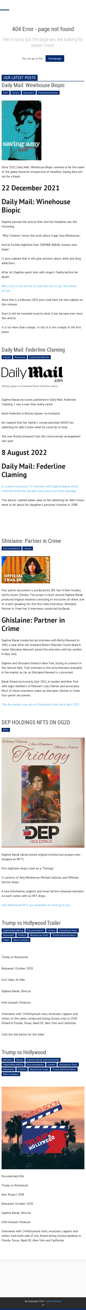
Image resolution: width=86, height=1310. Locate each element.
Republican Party (39, 935)
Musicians (28, 92)
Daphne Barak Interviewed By (43, 1059)
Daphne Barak (53, 1301)
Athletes (7, 1059)
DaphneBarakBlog (13, 930)
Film (5, 92)
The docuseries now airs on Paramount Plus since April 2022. (41, 704)
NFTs (5, 729)
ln (43, 1304)
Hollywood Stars (68, 930)
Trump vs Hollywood (24, 1052)
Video (6, 939)
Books (19, 1059)
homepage (54, 58)
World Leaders (21, 939)
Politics (22, 935)
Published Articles (48, 92)
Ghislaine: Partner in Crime (31, 541)
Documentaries (11, 548)
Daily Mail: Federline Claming (33, 349)
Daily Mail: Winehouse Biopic (33, 85)
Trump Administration (64, 935)
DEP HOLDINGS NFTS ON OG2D (36, 722)
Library (15, 92)
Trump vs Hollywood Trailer (31, 923)
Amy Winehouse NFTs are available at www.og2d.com (36, 905)
